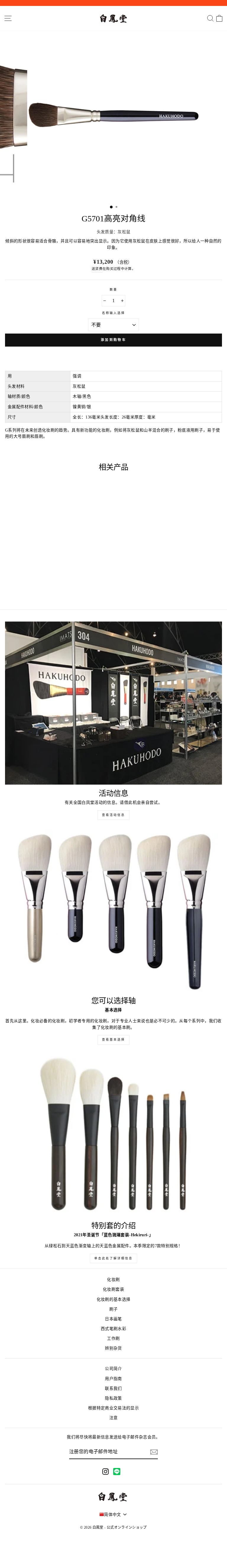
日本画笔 (113, 1319)
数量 (113, 289)
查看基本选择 (113, 1039)
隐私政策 (113, 1398)
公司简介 (113, 1368)
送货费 (97, 269)
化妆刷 (113, 1279)
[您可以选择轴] (113, 910)
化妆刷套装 (113, 1289)
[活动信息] (113, 703)
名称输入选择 (113, 313)
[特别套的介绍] (113, 1135)
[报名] (154, 1452)
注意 (113, 1418)
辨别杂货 (113, 1348)
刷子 (113, 1309)
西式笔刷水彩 (113, 1329)
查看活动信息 (113, 815)
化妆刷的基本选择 (114, 1299)
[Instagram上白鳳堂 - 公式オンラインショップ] (105, 1471)
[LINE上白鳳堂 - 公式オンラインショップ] (116, 1471)
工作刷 (113, 1338)
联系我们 (113, 1388)
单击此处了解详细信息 (113, 1258)
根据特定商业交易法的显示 (113, 1408)
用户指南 (113, 1379)
